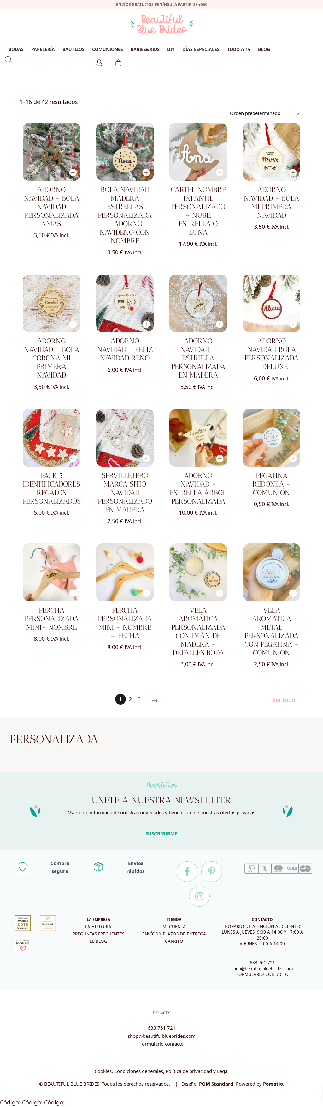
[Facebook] (187, 871)
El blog (98, 941)
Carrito (174, 941)
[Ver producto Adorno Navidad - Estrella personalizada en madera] (198, 303)
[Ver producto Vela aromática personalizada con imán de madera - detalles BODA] (198, 572)
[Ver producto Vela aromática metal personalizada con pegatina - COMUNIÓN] (272, 572)
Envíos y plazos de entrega (174, 934)
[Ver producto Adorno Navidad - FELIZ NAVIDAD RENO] (125, 303)
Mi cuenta (174, 926)
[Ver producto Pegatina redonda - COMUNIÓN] (272, 438)
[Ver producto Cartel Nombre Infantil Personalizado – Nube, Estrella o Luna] (198, 152)
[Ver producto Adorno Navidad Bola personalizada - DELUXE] (272, 303)
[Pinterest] (211, 871)
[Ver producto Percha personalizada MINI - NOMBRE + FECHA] (125, 572)
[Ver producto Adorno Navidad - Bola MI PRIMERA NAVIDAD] (272, 152)
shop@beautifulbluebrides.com (262, 968)
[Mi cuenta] (99, 62)
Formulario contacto (161, 1044)
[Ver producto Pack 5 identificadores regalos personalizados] (51, 438)
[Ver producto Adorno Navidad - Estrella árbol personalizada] (198, 438)
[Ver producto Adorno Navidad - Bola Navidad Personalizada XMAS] (51, 152)
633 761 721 (262, 962)
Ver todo (283, 700)
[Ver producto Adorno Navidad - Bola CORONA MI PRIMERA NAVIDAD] (51, 303)
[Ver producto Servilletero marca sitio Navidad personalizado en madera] (125, 438)
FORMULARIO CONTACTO (262, 974)
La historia (98, 926)
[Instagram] (199, 896)
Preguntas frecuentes (98, 934)
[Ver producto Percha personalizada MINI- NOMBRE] (51, 572)
